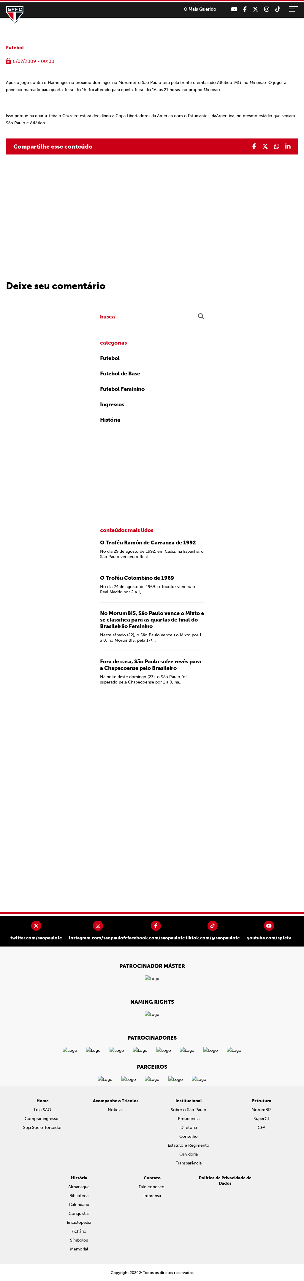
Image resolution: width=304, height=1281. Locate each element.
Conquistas (79, 1213)
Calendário (79, 1204)
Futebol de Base (120, 373)
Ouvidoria (188, 1154)
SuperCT (262, 1118)
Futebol (15, 47)
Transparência (189, 1163)
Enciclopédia (79, 1222)
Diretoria (188, 1127)
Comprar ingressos (42, 1118)
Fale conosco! (152, 1186)
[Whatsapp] (276, 146)
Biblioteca (78, 1195)
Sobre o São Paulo (188, 1109)
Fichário (79, 1231)
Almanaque (79, 1186)
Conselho (188, 1136)
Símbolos (79, 1240)
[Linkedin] (288, 146)
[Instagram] (266, 9)
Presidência (189, 1118)
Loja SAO (42, 1109)
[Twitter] (255, 9)
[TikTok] (277, 9)
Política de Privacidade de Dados (225, 1180)
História (110, 420)
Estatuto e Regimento (188, 1145)
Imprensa (152, 1195)
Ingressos (112, 404)
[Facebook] (245, 9)
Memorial (79, 1249)
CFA (261, 1127)
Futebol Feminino (122, 389)
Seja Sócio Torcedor (42, 1127)
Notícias (115, 1109)
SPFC (15, 15)
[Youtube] (234, 9)
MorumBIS (261, 1109)
